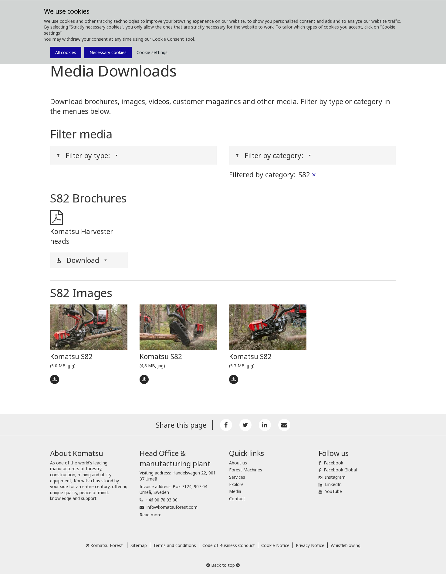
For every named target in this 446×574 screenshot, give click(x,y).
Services (237, 477)
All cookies (65, 52)
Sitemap (138, 545)
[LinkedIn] (265, 425)
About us (238, 463)
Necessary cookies (108, 52)
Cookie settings (152, 52)
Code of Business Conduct (228, 545)
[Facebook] (226, 425)
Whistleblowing (345, 545)
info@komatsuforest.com (172, 507)
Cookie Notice (275, 545)
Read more (150, 515)
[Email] (284, 425)
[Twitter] (245, 425)
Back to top (223, 565)
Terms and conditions (174, 545)
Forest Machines (245, 470)
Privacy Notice (310, 545)
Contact (237, 498)
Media (235, 491)
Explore (236, 484)
